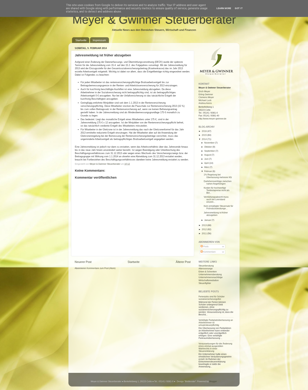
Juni (206, 159)
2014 (204, 139)
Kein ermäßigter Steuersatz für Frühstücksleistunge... (218, 207)
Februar (208, 171)
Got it (239, 8)
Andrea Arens (205, 103)
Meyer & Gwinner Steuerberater (154, 19)
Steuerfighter (205, 283)
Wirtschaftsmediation (209, 280)
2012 (204, 229)
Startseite (80, 40)
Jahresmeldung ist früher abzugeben (216, 213)
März (207, 167)
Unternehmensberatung (210, 274)
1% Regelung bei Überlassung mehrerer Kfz (218, 175)
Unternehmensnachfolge (211, 277)
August (208, 155)
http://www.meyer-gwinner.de (212, 118)
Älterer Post (183, 261)
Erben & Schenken (208, 271)
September (209, 151)
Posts (206, 246)
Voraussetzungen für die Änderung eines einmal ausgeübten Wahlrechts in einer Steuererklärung (215, 347)
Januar (208, 220)
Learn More (223, 8)
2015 (204, 135)
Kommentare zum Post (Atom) (101, 268)
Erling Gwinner (206, 94)
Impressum (99, 40)
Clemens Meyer (206, 97)
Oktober (208, 147)
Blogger (213, 381)
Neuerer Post (83, 261)
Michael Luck (205, 100)
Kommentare (209, 252)
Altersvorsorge (206, 268)
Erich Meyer (204, 91)
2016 (204, 131)
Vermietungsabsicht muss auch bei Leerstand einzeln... (216, 199)
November (209, 143)
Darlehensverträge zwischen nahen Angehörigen (218, 182)
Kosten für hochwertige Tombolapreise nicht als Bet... (216, 190)
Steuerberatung (206, 266)
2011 (204, 233)
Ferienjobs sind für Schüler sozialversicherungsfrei (212, 297)
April (206, 163)
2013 (204, 225)
